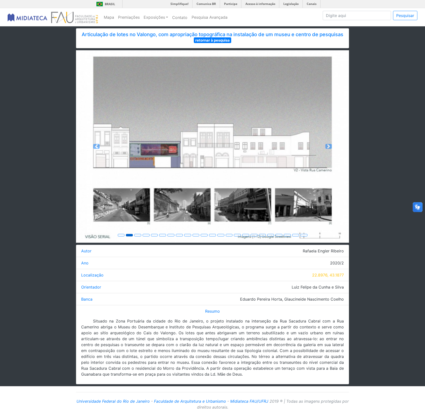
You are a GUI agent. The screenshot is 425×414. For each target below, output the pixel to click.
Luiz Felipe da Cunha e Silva (318, 287)
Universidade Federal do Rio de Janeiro (113, 401)
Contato (179, 17)
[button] (96, 146)
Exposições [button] (154, 17)
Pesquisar (405, 15)
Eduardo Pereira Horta (261, 299)
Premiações (129, 17)
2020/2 (337, 263)
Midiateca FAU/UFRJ (249, 401)
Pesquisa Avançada (210, 17)
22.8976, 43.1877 (328, 275)
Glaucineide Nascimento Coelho (314, 299)
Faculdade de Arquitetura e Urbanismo (190, 401)
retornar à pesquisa (212, 40)
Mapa (109, 17)
